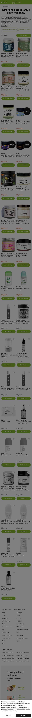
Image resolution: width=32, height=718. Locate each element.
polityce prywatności (7, 709)
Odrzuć (8, 715)
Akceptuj (23, 715)
